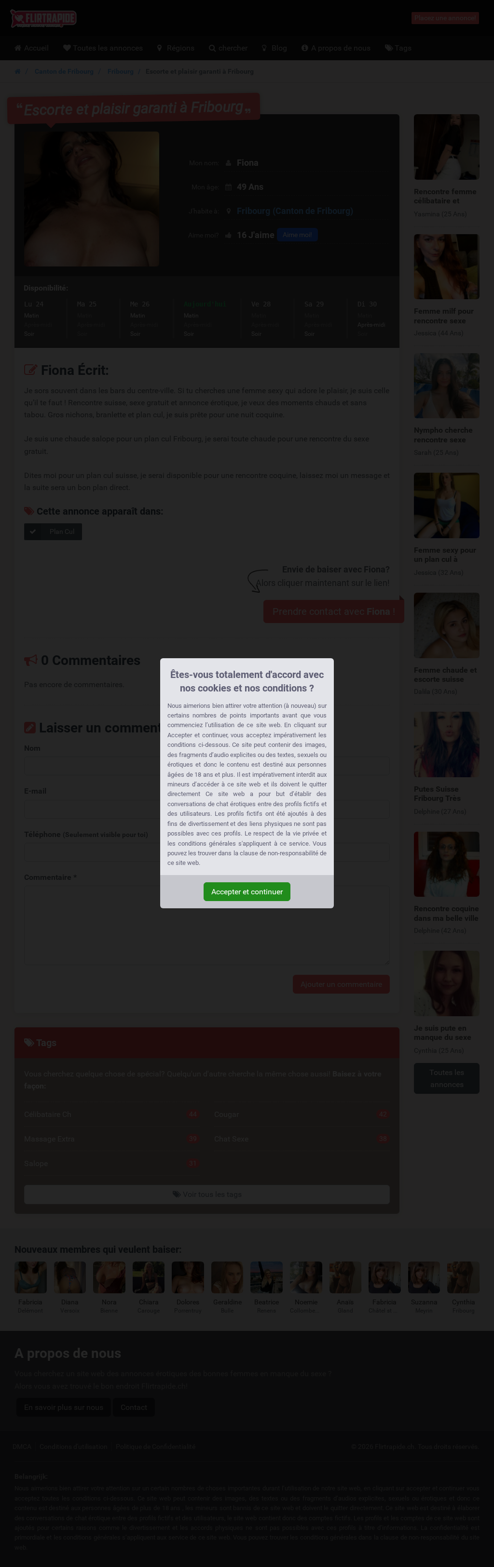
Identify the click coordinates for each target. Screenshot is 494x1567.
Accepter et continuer (247, 891)
